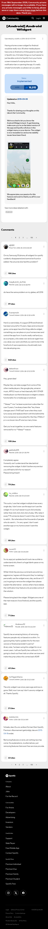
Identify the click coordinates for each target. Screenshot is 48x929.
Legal (7, 910)
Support (9, 838)
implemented (24, 81)
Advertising (10, 817)
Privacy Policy (9, 913)
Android (9, 212)
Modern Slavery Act (11, 921)
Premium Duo (11, 869)
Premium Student (13, 879)
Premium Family (12, 874)
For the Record (11, 796)
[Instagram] (8, 893)
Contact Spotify (12, 853)
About (8, 786)
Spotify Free (11, 883)
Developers (10, 812)
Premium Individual (13, 864)
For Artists (10, 807)
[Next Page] (36, 237)
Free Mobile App (12, 848)
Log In (38, 18)
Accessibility (17, 917)
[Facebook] (23, 893)
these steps (30, 10)
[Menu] (44, 18)
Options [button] (43, 38)
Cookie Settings (20, 913)
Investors (9, 822)
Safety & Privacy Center (17, 910)
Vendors (9, 827)
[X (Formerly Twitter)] (16, 893)
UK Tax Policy (22, 921)
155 (32, 237)
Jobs (8, 791)
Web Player (10, 843)
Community (12, 18)
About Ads (9, 917)
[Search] (33, 18)
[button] (17, 87)
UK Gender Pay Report (12, 924)
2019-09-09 (22, 99)
